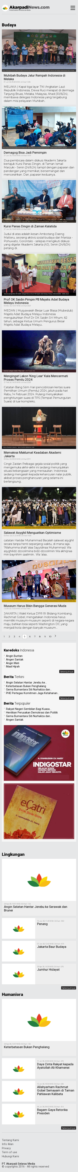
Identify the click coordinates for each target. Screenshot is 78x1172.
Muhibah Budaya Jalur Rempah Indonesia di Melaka (34, 77)
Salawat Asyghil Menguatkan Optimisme (32, 533)
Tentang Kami (10, 1140)
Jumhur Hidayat (48, 969)
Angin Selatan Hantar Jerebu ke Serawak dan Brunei (35, 908)
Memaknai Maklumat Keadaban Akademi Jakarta (32, 454)
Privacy (6, 1148)
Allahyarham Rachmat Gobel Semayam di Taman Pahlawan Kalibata (55, 1090)
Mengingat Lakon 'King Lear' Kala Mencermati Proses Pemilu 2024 (36, 377)
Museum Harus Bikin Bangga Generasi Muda (35, 606)
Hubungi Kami (10, 1156)
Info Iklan (7, 1144)
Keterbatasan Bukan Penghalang (27, 1047)
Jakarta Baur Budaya (51, 947)
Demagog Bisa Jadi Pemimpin (25, 152)
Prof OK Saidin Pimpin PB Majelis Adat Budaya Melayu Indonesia (36, 301)
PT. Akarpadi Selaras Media (18, 1163)
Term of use (9, 1152)
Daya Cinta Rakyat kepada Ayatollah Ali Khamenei (55, 1066)
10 (50, 636)
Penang (42, 924)
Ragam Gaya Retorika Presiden (52, 1111)
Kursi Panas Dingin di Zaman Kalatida (30, 226)
